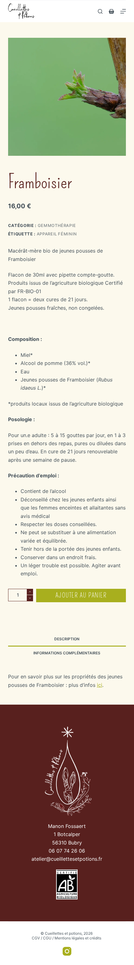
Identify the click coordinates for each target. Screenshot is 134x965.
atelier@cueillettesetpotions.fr (66, 859)
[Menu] (123, 11)
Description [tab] (66, 639)
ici (99, 685)
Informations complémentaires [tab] (66, 653)
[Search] (100, 11)
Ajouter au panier (81, 595)
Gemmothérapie (57, 225)
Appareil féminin (57, 233)
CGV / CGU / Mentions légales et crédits (66, 938)
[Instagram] (67, 951)
